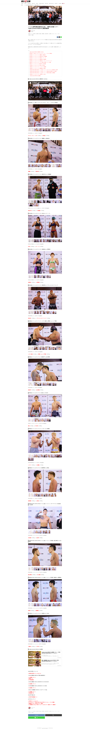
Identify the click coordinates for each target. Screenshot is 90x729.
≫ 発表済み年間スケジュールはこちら (34, 673)
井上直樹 (38, 574)
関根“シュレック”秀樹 (42, 354)
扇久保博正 (30, 574)
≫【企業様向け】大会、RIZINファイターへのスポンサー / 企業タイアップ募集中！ (42, 704)
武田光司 (29, 318)
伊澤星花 (38, 282)
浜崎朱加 (29, 282)
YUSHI (38, 646)
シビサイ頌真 (30, 354)
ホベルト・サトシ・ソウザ (32, 135)
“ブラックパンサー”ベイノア (41, 318)
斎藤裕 (29, 171)
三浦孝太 (29, 646)
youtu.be (60, 24)
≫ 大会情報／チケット (32, 677)
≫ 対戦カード (30, 678)
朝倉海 (29, 610)
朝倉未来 (37, 171)
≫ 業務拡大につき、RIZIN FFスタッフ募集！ (35, 703)
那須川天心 (30, 210)
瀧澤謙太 (37, 610)
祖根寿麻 (29, 500)
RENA (29, 246)
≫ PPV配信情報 (31, 679)
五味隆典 (38, 210)
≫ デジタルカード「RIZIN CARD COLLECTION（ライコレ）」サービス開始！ (41, 702)
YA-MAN (36, 425)
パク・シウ (38, 246)
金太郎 (38, 537)
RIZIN (32, 31)
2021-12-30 (33, 30)
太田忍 (38, 500)
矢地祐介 (44, 135)
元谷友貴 (29, 537)
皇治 (29, 425)
